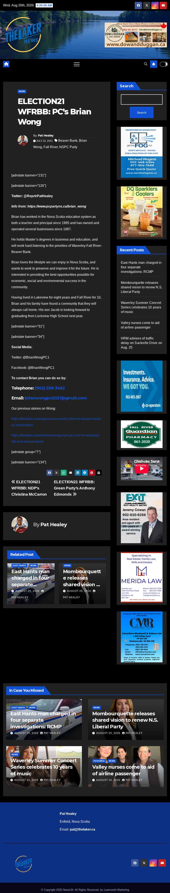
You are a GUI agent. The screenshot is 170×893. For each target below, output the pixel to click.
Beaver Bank (67, 140)
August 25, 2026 (27, 591)
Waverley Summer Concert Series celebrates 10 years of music (141, 307)
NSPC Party (68, 147)
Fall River (51, 147)
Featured (99, 761)
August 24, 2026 (26, 780)
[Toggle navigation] (76, 64)
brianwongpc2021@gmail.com (56, 398)
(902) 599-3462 (50, 388)
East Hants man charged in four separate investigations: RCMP (30, 584)
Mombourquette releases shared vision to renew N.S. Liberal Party (82, 584)
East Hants (19, 565)
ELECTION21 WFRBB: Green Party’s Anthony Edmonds (74, 488)
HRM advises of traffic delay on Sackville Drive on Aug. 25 (141, 343)
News (22, 91)
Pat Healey (45, 135)
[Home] (6, 64)
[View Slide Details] (142, 434)
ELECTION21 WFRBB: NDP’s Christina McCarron (29, 488)
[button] (145, 64)
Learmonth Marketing (116, 889)
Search (127, 86)
